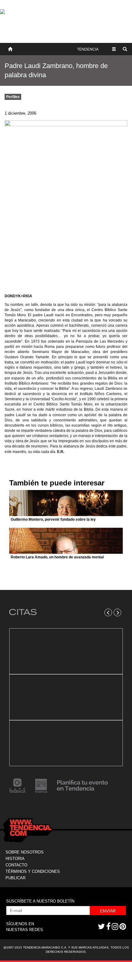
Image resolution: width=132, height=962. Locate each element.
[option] (66, 697)
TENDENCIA (88, 49)
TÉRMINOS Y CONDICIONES (33, 871)
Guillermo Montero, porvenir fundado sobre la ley (53, 519)
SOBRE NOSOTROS (25, 852)
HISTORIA (15, 858)
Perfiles (13, 97)
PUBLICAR (15, 878)
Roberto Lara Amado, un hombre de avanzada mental (57, 557)
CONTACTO (16, 865)
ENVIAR (108, 910)
